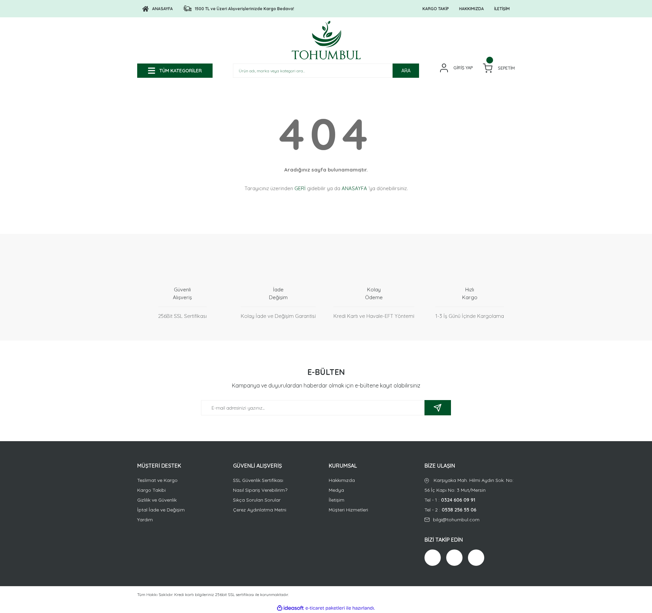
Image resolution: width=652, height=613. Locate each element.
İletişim (336, 500)
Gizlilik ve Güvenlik (157, 500)
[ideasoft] (290, 608)
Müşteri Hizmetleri (348, 510)
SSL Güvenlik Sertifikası (258, 480)
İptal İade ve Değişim (161, 510)
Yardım (145, 520)
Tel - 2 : (450, 510)
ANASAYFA (354, 188)
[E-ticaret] (325, 608)
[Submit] (437, 407)
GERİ (300, 188)
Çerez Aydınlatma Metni (259, 510)
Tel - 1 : (449, 500)
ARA (406, 71)
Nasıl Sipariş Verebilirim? (260, 490)
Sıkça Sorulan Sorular (256, 500)
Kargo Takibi (151, 490)
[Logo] (326, 40)
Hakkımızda (342, 480)
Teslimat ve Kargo (157, 480)
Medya (336, 490)
